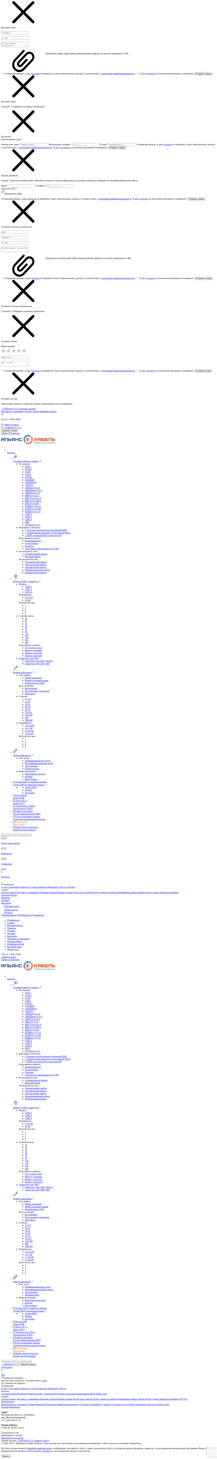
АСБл (28, 466)
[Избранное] (24, 915)
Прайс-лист (13, 949)
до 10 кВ (29, 731)
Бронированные (33, 541)
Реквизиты (53, 887)
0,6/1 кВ (29, 597)
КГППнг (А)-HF (33, 509)
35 (26, 624)
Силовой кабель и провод (26, 461)
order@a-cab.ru (11, 424)
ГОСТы (183, 1399)
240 (26, 642)
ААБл (28, 474)
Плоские (29, 546)
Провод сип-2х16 (33, 653)
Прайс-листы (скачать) (24, 830)
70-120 (28, 712)
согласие (35, 73)
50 (26, 626)
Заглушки (30, 792)
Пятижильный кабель (36, 572)
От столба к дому (33, 647)
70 (26, 629)
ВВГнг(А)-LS (31, 495)
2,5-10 (28, 699)
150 (26, 637)
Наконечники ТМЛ (34, 683)
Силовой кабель (9, 1394)
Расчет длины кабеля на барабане (162, 892)
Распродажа (19, 824)
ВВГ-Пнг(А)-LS (33, 498)
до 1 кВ (28, 728)
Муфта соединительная (36, 680)
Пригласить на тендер (12, 1438)
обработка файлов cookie (39, 1448)
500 (26, 717)
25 (26, 621)
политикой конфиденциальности (118, 73)
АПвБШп (30, 480)
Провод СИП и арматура (26, 581)
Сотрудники (14, 887)
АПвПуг (29, 485)
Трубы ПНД (31, 787)
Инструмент (31, 779)
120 (26, 634)
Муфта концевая (33, 678)
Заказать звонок (28, 409)
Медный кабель (33, 556)
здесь (44, 1380)
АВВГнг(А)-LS (32, 493)
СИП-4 (28, 519)
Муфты (28, 790)
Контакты (6, 903)
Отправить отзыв (203, 371)
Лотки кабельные (22, 755)
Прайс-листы (11, 910)
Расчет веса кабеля (82, 892)
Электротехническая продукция (29, 819)
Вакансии (42, 887)
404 (3, 1375)
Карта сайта (163, 1404)
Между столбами (33, 650)
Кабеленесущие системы (30, 1394)
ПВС (27, 522)
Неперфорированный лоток (39, 763)
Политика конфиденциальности (62, 1404)
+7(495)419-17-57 (10, 409)
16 (26, 618)
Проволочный (32, 768)
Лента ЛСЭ (19, 803)
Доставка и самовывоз (12, 411)
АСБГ (28, 472)
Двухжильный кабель (35, 564)
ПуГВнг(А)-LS (32, 525)
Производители (9, 895)
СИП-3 (28, 517)
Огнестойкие (31, 543)
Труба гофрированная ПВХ (27, 814)
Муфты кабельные (22, 672)
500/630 (28, 720)
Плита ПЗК (19, 798)
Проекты (5, 897)
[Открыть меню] (2, 882)
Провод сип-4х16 (33, 655)
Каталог (8, 912)
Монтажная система (35, 774)
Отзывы (5, 900)
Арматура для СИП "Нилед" (39, 661)
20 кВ (28, 600)
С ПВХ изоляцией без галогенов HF (43, 535)
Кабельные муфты (85, 1394)
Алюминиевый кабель (36, 554)
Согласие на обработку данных (95, 1404)
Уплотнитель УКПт (23, 808)
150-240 (29, 715)
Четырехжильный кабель (37, 570)
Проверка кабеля (48, 411)
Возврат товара (65, 892)
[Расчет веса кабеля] (9, 915)
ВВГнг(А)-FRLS (33, 501)
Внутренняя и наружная (37, 691)
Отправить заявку (203, 74)
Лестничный (31, 766)
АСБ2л (28, 469)
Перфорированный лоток (37, 760)
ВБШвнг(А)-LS (32, 511)
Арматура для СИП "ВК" (37, 663)
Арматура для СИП (29, 658)
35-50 (27, 709)
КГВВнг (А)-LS (33, 506)
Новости (25, 887)
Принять (6, 1456)
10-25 (27, 701)
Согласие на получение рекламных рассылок (134, 1404)
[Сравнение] (37, 915)
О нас (4, 887)
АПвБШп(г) (31, 482)
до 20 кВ (29, 733)
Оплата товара (31, 411)
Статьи (33, 887)
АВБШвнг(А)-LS (33, 490)
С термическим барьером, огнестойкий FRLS (48, 533)
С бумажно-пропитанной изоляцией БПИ (46, 530)
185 (26, 640)
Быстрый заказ (11, 906)
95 (26, 632)
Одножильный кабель (36, 562)
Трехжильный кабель (35, 567)
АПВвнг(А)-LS (32, 487)
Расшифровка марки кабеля (131, 892)
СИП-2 (28, 514)
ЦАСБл (28, 477)
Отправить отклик (203, 278)
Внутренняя (31, 688)
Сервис (10, 923)
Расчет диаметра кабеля (104, 892)
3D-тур (63, 887)
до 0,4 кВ (29, 725)
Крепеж (29, 776)
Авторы (71, 887)
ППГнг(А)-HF (32, 503)
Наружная (30, 693)
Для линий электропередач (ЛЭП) (42, 548)
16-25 (27, 704)
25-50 (27, 707)
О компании (13, 920)
